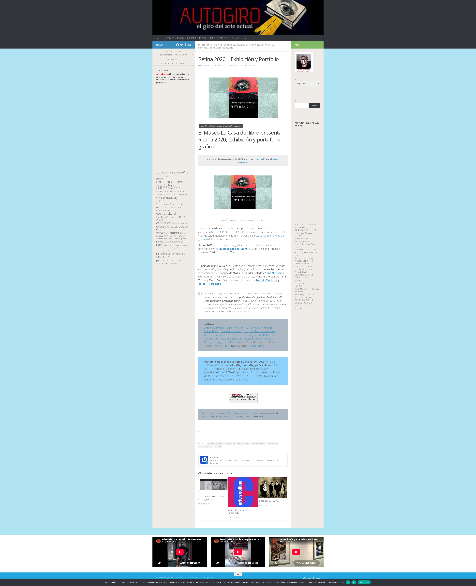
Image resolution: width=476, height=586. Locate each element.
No (354, 582)
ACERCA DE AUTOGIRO (174, 38)
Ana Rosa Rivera (253, 338)
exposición (162, 232)
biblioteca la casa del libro (216, 443)
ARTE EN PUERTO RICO (218, 38)
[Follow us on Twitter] (181, 44)
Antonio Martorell (266, 280)
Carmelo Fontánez (302, 272)
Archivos (298, 80)
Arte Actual (162, 175)
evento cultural (166, 213)
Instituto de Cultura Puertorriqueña (171, 238)
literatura (178, 245)
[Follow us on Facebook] (177, 44)
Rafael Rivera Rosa (209, 283)
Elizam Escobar (301, 277)
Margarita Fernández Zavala (259, 331)
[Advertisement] (173, 127)
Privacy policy (364, 582)
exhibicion (163, 223)
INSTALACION (179, 235)
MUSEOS (175, 248)
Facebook (237, 413)
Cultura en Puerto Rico (169, 204)
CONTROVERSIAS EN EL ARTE (306, 230)
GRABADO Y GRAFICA (255, 45)
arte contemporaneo (169, 180)
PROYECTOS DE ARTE (223, 48)
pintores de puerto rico (163, 251)
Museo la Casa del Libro (233, 248)
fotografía (174, 232)
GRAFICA (270, 45)
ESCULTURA (176, 207)
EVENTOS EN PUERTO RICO (210, 45)
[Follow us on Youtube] (189, 44)
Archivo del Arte (301, 227)
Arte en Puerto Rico (166, 191)
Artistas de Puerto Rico (304, 266)
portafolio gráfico (273, 443)
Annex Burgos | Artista (304, 269)
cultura (160, 201)
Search (297, 101)
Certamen (160, 194)
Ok (348, 582)
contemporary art (169, 197)
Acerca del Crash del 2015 (305, 224)
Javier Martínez (257, 159)
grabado (159, 236)
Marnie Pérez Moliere (303, 297)
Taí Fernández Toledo (258, 327)
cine (167, 194)
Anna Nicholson (234, 327)
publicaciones (162, 263)
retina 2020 (218, 447)
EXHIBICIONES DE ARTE (234, 45)
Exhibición (184, 223)
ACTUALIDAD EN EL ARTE (170, 173)
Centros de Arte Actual (304, 258)
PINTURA (162, 257)
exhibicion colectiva (244, 443)
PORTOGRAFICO (205, 48)
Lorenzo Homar (301, 283)
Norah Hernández (235, 342)
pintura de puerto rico (168, 260)
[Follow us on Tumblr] (185, 44)
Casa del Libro (230, 443)
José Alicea (299, 280)
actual (158, 173)
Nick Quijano (300, 286)
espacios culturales (163, 210)
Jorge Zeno (255, 335)
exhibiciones (175, 223)
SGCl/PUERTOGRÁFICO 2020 (227, 232)
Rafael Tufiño (211, 331)
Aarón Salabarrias (232, 338)
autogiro (206, 65)
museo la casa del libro (258, 220)
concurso (183, 194)
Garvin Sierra (257, 345)
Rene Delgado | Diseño (304, 294)
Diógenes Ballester (236, 335)
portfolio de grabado (205, 447)
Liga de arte (169, 245)
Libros (159, 244)
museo (184, 245)
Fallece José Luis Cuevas (268, 501)
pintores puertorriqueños (170, 253)
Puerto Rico (173, 264)
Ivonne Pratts (221, 345)
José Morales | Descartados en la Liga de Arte (211, 498)
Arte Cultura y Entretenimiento (168, 187)
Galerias (182, 233)
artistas (181, 191)
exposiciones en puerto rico (172, 228)
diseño (166, 208)
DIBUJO (159, 207)
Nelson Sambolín (213, 335)
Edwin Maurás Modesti (304, 275)
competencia (174, 195)
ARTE (185, 172)
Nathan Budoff (271, 335)
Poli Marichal (213, 338)
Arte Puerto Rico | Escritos (305, 249)
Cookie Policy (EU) (239, 38)
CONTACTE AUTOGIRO (196, 38)
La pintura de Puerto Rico (169, 241)
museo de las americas (163, 248)
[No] (473, 582)
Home (158, 38)
